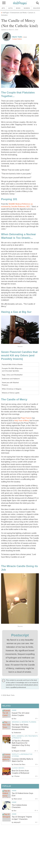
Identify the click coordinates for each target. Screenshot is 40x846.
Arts (3, 8)
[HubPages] (20, 3)
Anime (14, 710)
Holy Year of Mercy (21, 420)
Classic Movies (18, 768)
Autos (10, 8)
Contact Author (17, 39)
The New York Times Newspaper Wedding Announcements (20, 727)
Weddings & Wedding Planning (24, 722)
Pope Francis (26, 418)
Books (18, 8)
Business (27, 8)
